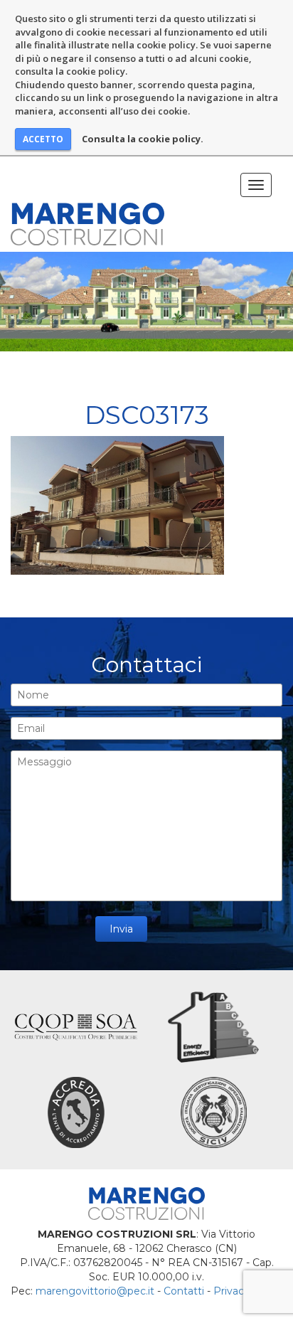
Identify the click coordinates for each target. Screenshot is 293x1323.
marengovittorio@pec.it (95, 1291)
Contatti (184, 1291)
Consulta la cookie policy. (142, 138)
